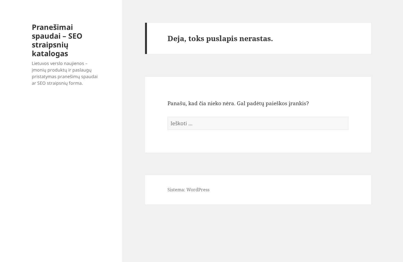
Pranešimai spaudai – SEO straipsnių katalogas (57, 40)
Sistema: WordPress (188, 190)
